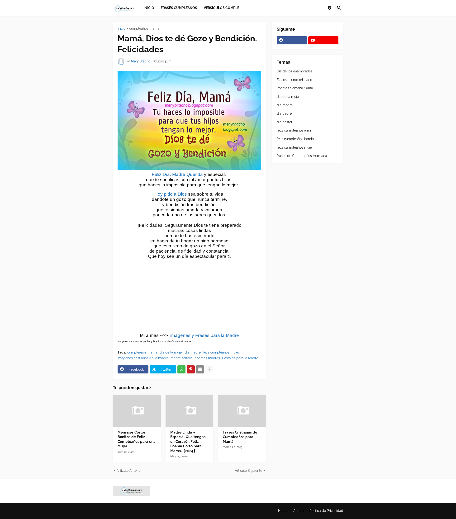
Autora (298, 511)
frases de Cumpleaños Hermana (302, 156)
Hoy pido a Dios (170, 194)
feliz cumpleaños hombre (296, 139)
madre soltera (181, 358)
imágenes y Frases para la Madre (203, 335)
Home (282, 511)
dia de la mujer (171, 352)
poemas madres (207, 358)
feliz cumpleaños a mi (294, 130)
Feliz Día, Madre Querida (177, 174)
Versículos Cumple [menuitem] (221, 8)
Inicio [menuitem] (149, 8)
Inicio (121, 28)
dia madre (193, 352)
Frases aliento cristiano (294, 80)
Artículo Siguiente (248, 470)
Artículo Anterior (129, 470)
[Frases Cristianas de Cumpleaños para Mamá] (242, 411)
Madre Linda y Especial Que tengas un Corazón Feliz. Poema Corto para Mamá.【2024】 (187, 441)
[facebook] (292, 40)
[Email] (200, 369)
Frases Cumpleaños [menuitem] (179, 8)
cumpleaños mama (144, 28)
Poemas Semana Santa (295, 88)
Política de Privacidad (326, 511)
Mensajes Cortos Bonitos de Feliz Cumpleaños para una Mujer (137, 439)
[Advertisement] (189, 298)
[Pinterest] (191, 369)
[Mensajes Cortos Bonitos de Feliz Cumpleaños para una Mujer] (137, 411)
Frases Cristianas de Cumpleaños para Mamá (240, 437)
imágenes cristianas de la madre (143, 358)
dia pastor (284, 122)
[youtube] (323, 40)
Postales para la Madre (240, 358)
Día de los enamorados (295, 71)
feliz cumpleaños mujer (221, 352)
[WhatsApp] (181, 369)
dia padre (284, 113)
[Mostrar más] (209, 369)
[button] (329, 8)
